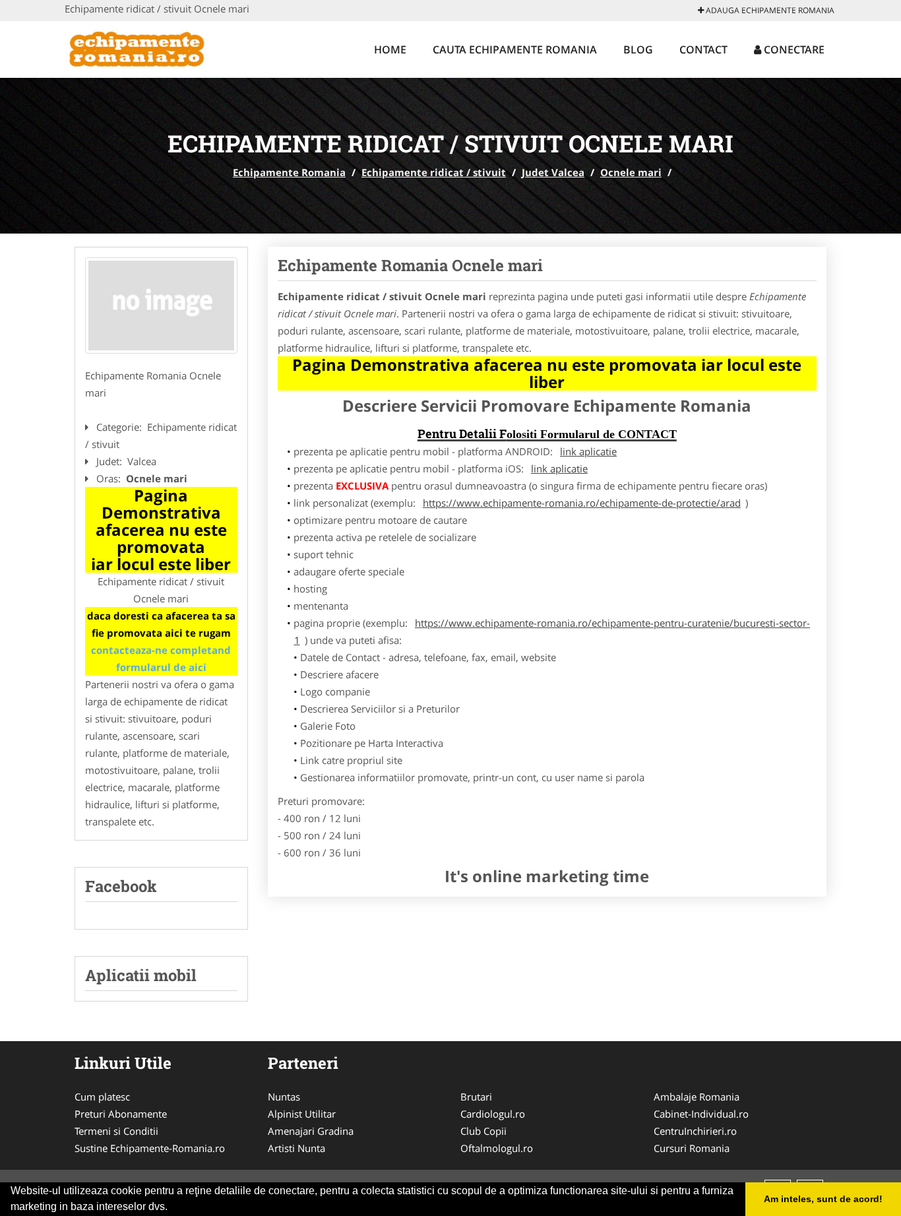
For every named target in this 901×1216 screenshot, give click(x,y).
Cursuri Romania (692, 1148)
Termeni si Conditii (116, 1130)
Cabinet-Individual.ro (701, 1113)
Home (390, 49)
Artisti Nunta (296, 1148)
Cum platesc (102, 1096)
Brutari (476, 1096)
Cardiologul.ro (492, 1113)
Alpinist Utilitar (302, 1113)
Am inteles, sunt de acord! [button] (823, 1199)
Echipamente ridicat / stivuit (433, 172)
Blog (638, 49)
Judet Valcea (553, 172)
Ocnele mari (631, 172)
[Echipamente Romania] (151, 47)
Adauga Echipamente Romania (769, 10)
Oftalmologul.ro (496, 1148)
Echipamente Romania (289, 172)
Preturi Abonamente (121, 1113)
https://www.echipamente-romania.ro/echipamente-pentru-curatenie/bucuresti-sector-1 (552, 631)
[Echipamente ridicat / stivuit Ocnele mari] (161, 305)
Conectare (792, 49)
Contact (703, 49)
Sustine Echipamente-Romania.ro (150, 1148)
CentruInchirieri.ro (695, 1130)
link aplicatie (588, 451)
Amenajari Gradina (311, 1130)
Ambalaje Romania (696, 1096)
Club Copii (483, 1130)
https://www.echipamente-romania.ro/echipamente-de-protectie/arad (582, 502)
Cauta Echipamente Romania (515, 49)
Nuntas (284, 1096)
